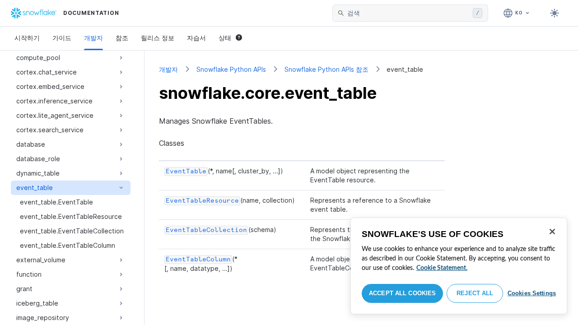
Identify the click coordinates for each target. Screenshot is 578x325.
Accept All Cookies (402, 293)
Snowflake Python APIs (231, 69)
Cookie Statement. (441, 268)
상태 (225, 38)
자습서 (196, 38)
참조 (122, 38)
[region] (458, 266)
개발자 (93, 38)
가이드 (61, 38)
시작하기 (27, 38)
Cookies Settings (532, 293)
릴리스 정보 (157, 38)
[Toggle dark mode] (554, 13)
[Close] (552, 231)
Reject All (475, 293)
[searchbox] (408, 13)
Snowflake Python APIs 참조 (326, 69)
